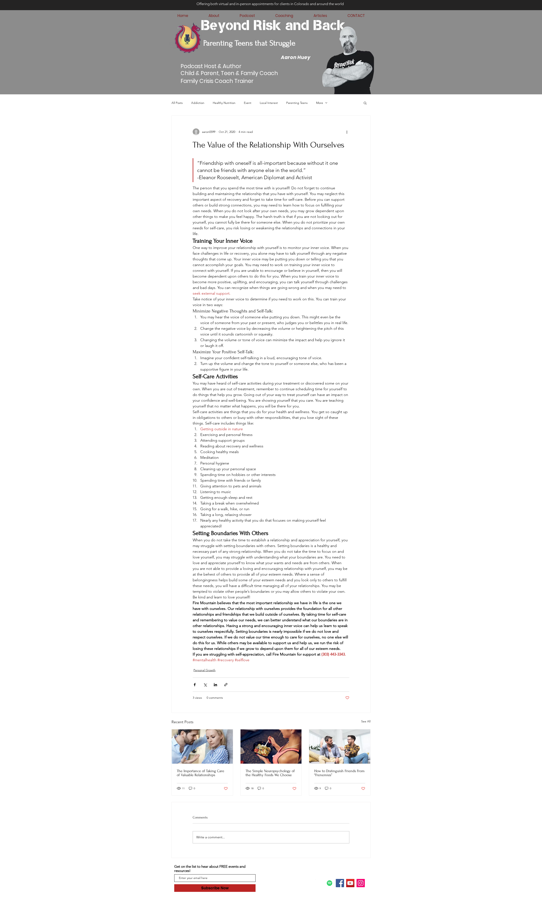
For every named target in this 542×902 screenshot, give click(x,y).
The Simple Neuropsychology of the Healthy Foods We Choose (270, 773)
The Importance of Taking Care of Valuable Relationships (200, 773)
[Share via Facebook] (195, 685)
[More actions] (346, 131)
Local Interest (269, 103)
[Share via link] (226, 685)
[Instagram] (361, 883)
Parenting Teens (297, 103)
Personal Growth (205, 670)
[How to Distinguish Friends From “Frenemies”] (339, 746)
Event (247, 103)
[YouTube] (350, 883)
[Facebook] (340, 883)
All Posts (177, 103)
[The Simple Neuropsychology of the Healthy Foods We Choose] (271, 746)
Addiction (197, 103)
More (319, 103)
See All (366, 721)
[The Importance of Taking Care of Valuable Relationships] (202, 746)
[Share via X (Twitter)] (205, 685)
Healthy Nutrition (224, 103)
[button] (365, 102)
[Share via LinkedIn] (215, 685)
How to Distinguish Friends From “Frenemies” (339, 773)
